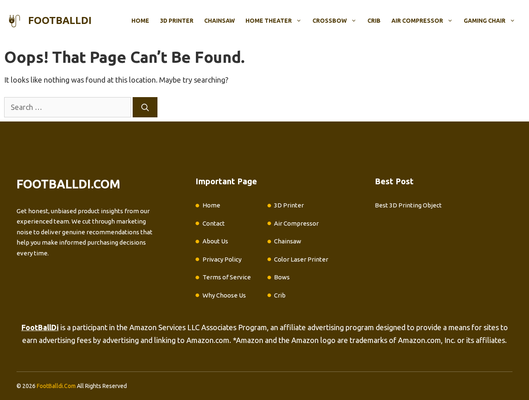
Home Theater (268, 20)
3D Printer (176, 20)
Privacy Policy (222, 259)
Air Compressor (417, 20)
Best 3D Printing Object (408, 205)
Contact (214, 223)
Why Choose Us (224, 295)
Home (140, 20)
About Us (215, 241)
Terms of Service (227, 277)
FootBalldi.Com (56, 386)
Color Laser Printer (301, 259)
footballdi (60, 20)
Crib (374, 20)
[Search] (145, 107)
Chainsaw (219, 20)
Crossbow (329, 20)
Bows (282, 277)
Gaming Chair (484, 20)
